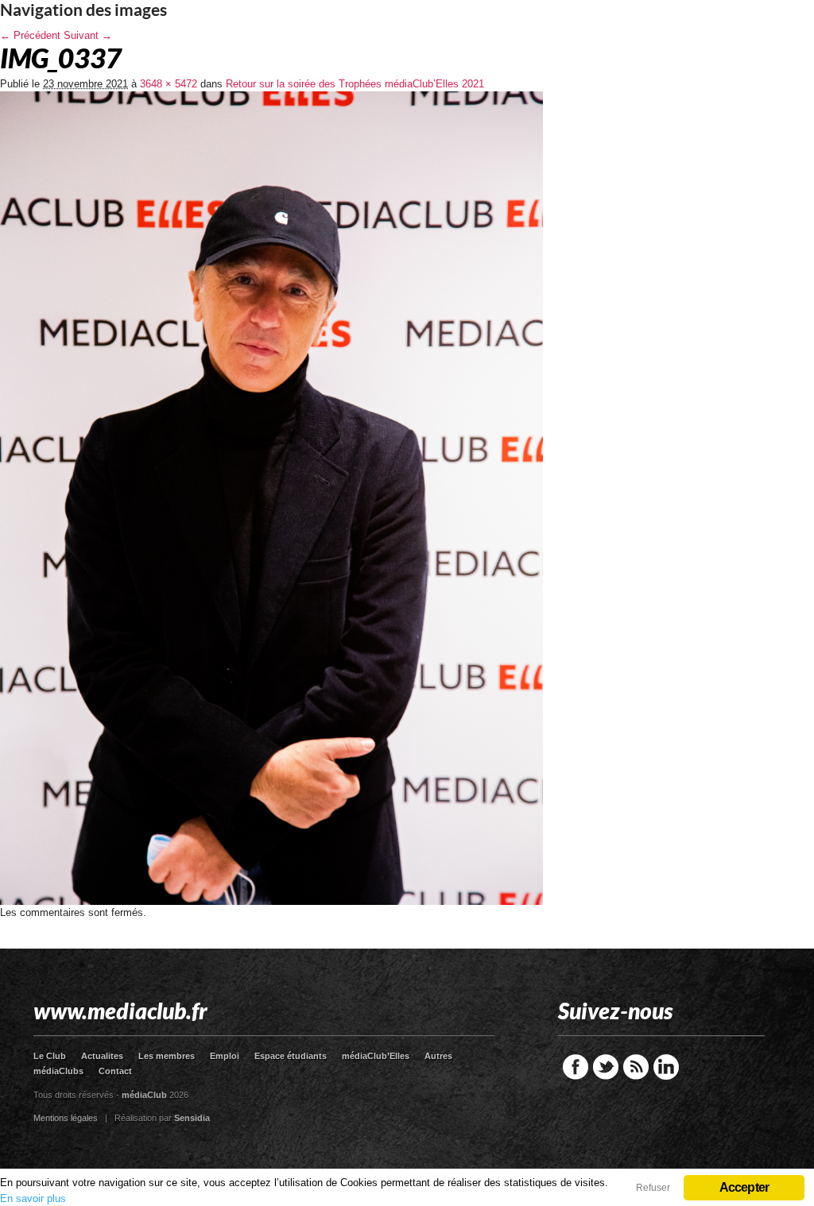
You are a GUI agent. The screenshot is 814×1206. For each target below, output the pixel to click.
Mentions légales (65, 1118)
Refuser (653, 1187)
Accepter (744, 1187)
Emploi (224, 1056)
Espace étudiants (290, 1056)
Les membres (166, 1056)
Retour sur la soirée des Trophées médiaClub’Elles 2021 (355, 84)
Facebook (575, 1067)
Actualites (102, 1056)
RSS (636, 1067)
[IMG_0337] (271, 901)
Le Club (49, 1056)
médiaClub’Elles (375, 1056)
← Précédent (30, 35)
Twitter (605, 1067)
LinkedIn (666, 1067)
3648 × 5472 (168, 84)
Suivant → (88, 35)
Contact (115, 1071)
